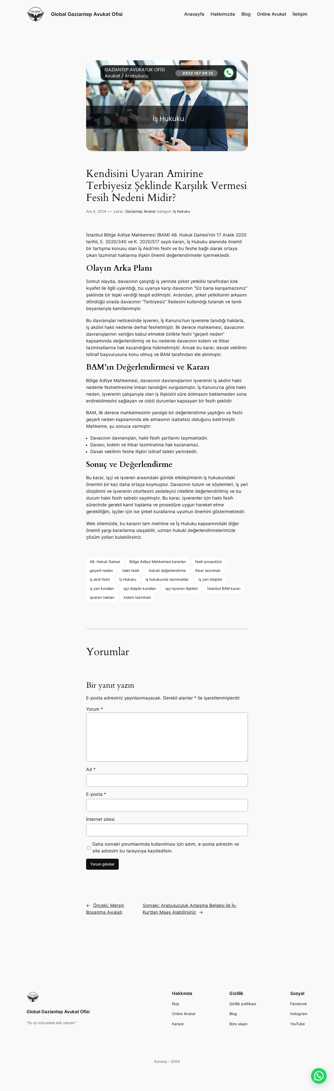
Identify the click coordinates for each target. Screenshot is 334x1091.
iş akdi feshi (100, 579)
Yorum (94, 709)
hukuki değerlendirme (167, 570)
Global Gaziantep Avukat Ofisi (87, 14)
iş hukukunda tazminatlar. (167, 579)
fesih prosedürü (208, 561)
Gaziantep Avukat (140, 211)
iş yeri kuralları (102, 588)
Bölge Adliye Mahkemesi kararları (157, 561)
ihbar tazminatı (207, 570)
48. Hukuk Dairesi (105, 561)
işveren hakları (102, 597)
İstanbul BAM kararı (223, 588)
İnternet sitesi (100, 819)
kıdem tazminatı (137, 597)
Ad (91, 769)
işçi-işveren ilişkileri (181, 588)
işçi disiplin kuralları (139, 588)
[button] (319, 1076)
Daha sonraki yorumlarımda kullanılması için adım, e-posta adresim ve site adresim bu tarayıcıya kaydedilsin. (165, 847)
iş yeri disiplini (210, 579)
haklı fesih (130, 570)
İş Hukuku (181, 211)
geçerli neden (101, 570)
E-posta (96, 794)
